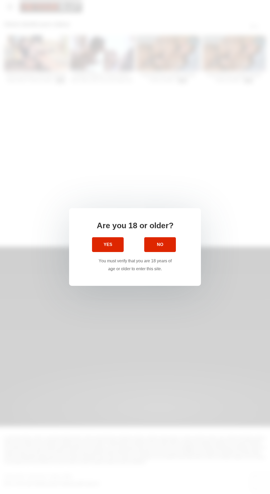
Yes (108, 244)
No (160, 244)
